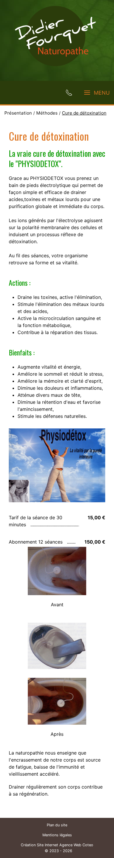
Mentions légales (57, 835)
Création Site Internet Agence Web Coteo (57, 845)
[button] (57, 571)
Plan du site (57, 825)
